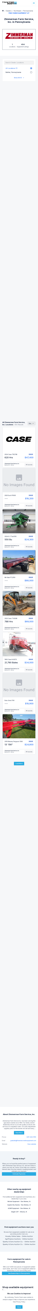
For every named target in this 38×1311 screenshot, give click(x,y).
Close (19, 1307)
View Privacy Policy (19, 1302)
